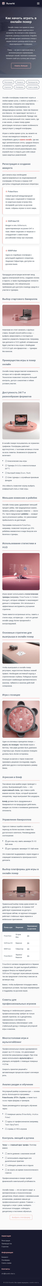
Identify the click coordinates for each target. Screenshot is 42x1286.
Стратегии (7, 87)
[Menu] (38, 3)
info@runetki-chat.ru (8, 1274)
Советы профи (33, 87)
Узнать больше (21, 66)
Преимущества (33, 82)
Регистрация (8, 82)
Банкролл (20, 82)
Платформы (19, 87)
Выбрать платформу (21, 1217)
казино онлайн (26, 139)
